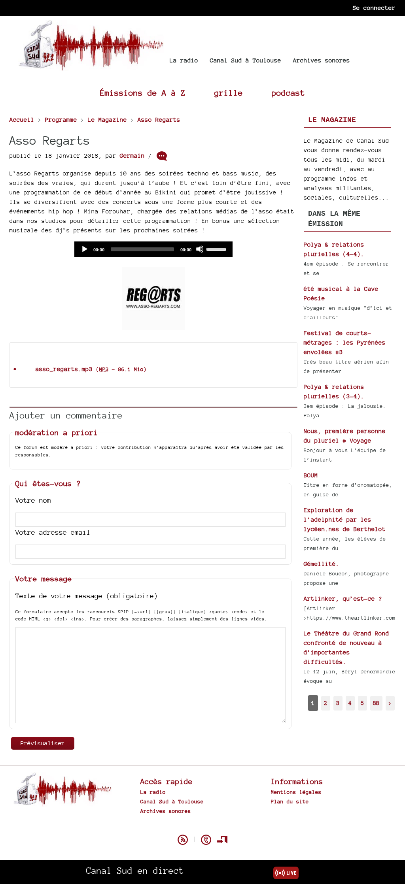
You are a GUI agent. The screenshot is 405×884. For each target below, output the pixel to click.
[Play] (84, 249)
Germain (132, 155)
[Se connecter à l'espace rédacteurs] (222, 839)
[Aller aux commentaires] (161, 156)
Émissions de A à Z (142, 93)
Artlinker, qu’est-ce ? (343, 598)
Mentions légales (296, 792)
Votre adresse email (53, 532)
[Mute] (199, 249)
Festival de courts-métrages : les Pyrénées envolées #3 (345, 342)
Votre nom (33, 500)
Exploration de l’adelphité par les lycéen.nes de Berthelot (345, 519)
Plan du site (290, 801)
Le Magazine (332, 120)
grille (228, 93)
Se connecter (374, 7)
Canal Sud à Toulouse (245, 60)
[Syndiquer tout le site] (182, 839)
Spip (202, 826)
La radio (184, 60)
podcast (288, 93)
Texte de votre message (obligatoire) (86, 596)
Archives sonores (321, 60)
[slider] (217, 248)
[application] (153, 249)
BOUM (311, 475)
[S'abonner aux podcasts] (206, 839)
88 (376, 702)
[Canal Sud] (91, 67)
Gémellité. (321, 563)
